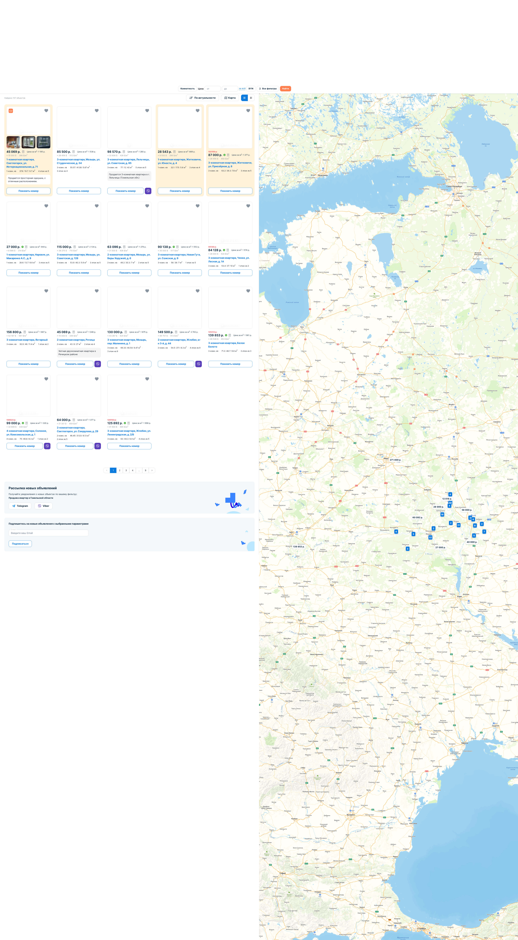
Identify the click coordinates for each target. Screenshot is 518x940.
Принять (275, 933)
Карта (232, 14)
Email (13, 446)
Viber (46, 422)
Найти (285, 4)
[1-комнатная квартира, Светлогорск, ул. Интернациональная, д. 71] (28, 67)
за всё (242, 4)
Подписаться (20, 459)
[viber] (148, 107)
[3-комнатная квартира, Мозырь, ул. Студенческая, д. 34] (79, 67)
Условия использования (509, 881)
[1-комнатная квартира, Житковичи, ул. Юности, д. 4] (180, 67)
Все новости (329, 895)
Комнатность (187, 4)
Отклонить (301, 933)
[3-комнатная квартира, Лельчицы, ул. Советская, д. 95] (129, 67)
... (139, 386)
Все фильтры (269, 4)
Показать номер (28, 107)
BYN (251, 4)
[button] (28, 37)
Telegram (22, 422)
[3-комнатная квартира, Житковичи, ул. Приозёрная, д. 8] (230, 67)
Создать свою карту (293, 880)
